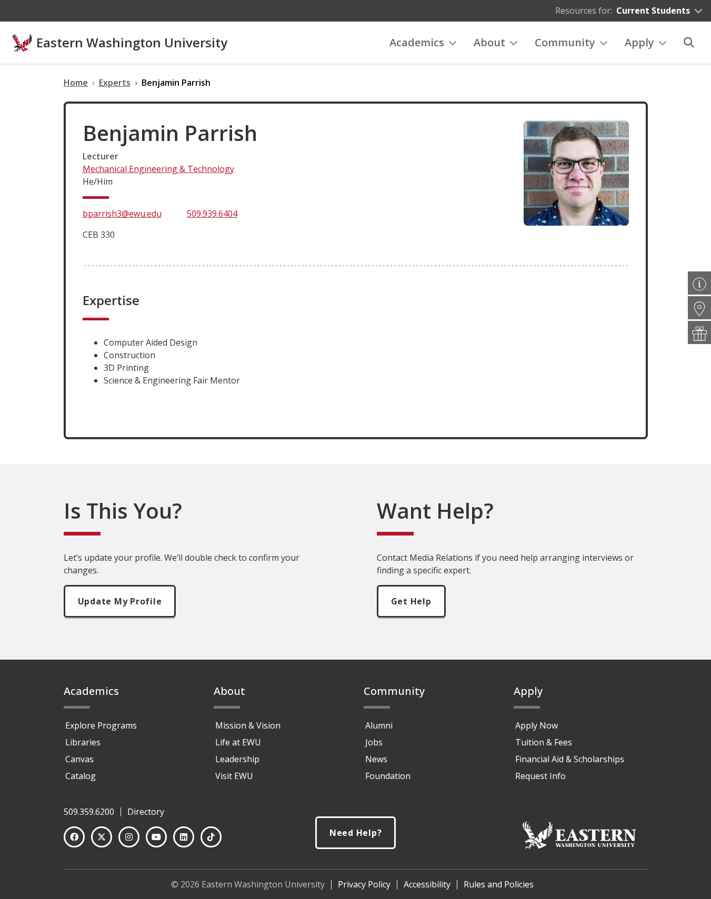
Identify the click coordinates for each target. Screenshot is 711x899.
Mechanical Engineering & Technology (158, 169)
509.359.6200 (89, 811)
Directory (145, 811)
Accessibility (427, 884)
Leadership (237, 759)
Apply (639, 42)
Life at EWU (238, 742)
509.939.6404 (212, 213)
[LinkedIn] (183, 836)
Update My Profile (120, 601)
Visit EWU (234, 776)
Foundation (387, 776)
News (376, 759)
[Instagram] (128, 836)
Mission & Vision (248, 725)
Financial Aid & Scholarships (569, 759)
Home (76, 82)
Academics (416, 42)
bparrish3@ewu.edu (122, 213)
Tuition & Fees (543, 742)
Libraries (83, 742)
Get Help (411, 601)
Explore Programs (101, 725)
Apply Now (536, 725)
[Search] (688, 43)
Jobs (374, 742)
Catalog (80, 776)
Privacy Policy (364, 884)
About (489, 42)
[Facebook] (74, 836)
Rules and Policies (499, 884)
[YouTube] (156, 836)
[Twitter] (101, 836)
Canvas (79, 759)
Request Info (540, 776)
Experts (115, 82)
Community (565, 42)
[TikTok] (211, 836)
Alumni (379, 725)
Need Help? (355, 833)
